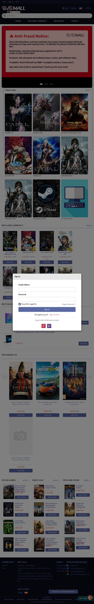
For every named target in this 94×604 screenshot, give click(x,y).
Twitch (49, 326)
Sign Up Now (54, 315)
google (43, 326)
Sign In (47, 309)
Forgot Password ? (69, 304)
